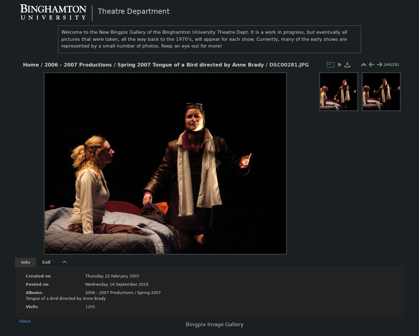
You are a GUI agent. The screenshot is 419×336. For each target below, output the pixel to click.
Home (31, 65)
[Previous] (53, 158)
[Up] (163, 81)
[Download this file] (348, 65)
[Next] (277, 158)
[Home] (58, 12)
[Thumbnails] (363, 65)
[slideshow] (340, 65)
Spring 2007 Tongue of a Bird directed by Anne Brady (190, 65)
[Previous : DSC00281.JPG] (371, 65)
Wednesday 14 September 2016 (116, 284)
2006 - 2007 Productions (78, 65)
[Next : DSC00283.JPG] (379, 65)
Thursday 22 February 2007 (112, 276)
